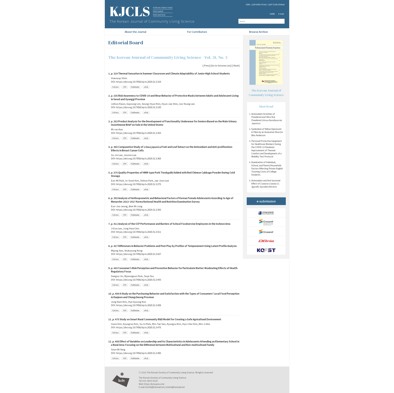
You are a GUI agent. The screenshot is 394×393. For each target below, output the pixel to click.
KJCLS (129, 11)
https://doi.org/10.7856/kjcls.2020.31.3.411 (138, 231)
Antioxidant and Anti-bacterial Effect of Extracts (265, 183)
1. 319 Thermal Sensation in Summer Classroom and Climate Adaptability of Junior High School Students (169, 73)
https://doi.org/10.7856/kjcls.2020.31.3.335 (138, 107)
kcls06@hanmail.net (175, 387)
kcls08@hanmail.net (155, 387)
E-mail (281, 13)
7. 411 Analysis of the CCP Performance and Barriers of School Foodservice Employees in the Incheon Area (169, 223)
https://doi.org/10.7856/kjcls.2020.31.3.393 (138, 209)
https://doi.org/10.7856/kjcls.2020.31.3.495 (138, 353)
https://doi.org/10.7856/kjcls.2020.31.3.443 (138, 279)
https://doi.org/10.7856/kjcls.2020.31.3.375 (138, 184)
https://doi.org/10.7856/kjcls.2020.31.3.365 (138, 158)
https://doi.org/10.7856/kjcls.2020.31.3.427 (138, 253)
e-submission (266, 201)
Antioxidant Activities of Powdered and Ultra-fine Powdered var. (266, 118)
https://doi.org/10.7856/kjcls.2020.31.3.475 (138, 327)
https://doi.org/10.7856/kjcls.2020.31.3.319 (138, 81)
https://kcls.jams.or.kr (154, 383)
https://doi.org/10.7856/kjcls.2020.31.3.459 (138, 305)
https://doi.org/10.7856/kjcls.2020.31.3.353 (138, 132)
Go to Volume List (221, 65)
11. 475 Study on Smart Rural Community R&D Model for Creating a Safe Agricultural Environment (164, 319)
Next (236, 65)
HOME (272, 13)
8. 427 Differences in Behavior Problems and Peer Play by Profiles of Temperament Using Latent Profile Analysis (172, 245)
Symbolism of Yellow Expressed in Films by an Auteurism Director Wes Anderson (267, 132)
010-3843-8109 (150, 380)
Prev (206, 65)
